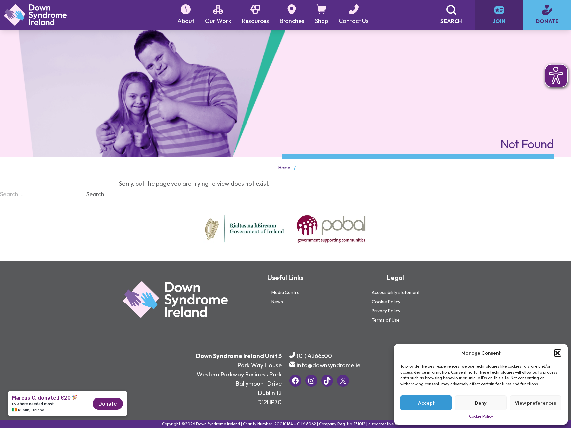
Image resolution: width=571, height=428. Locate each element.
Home (284, 168)
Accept (426, 403)
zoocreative (383, 423)
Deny (481, 403)
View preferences (535, 403)
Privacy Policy (386, 311)
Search (95, 194)
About (185, 21)
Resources (255, 21)
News (277, 301)
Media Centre (285, 292)
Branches (292, 21)
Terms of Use (386, 320)
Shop (321, 21)
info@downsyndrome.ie (328, 365)
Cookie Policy (481, 416)
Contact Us (354, 21)
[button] (557, 353)
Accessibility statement (396, 292)
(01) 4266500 (314, 356)
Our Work (218, 21)
